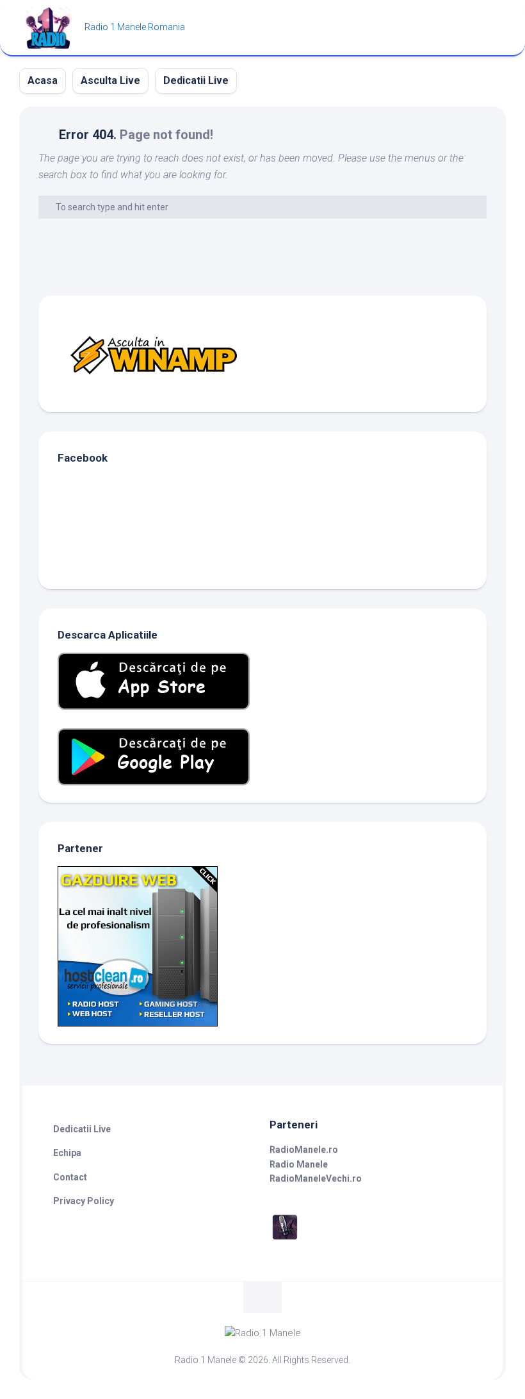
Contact (70, 1177)
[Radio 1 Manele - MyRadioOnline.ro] (285, 1239)
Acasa (43, 80)
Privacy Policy (83, 1201)
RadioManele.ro (304, 1149)
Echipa (67, 1153)
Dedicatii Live (196, 80)
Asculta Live (110, 80)
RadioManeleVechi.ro (316, 1178)
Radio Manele (299, 1164)
